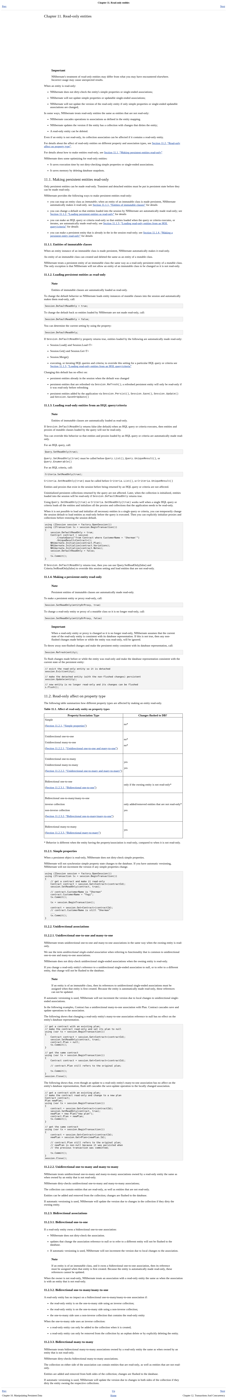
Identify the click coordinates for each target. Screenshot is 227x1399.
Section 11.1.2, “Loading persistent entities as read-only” (82, 214)
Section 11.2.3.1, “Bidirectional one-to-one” (70, 787)
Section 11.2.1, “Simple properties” (66, 725)
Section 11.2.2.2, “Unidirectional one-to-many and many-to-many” (83, 770)
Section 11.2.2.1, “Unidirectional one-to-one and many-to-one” (81, 748)
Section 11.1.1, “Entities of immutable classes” (119, 204)
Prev (4, 6)
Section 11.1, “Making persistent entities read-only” (133, 152)
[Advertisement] (113, 43)
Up (113, 1391)
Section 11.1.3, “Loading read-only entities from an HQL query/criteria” (90, 366)
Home (113, 1395)
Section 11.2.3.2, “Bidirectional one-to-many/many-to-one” (79, 816)
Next (222, 6)
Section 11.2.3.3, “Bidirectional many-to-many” (73, 832)
